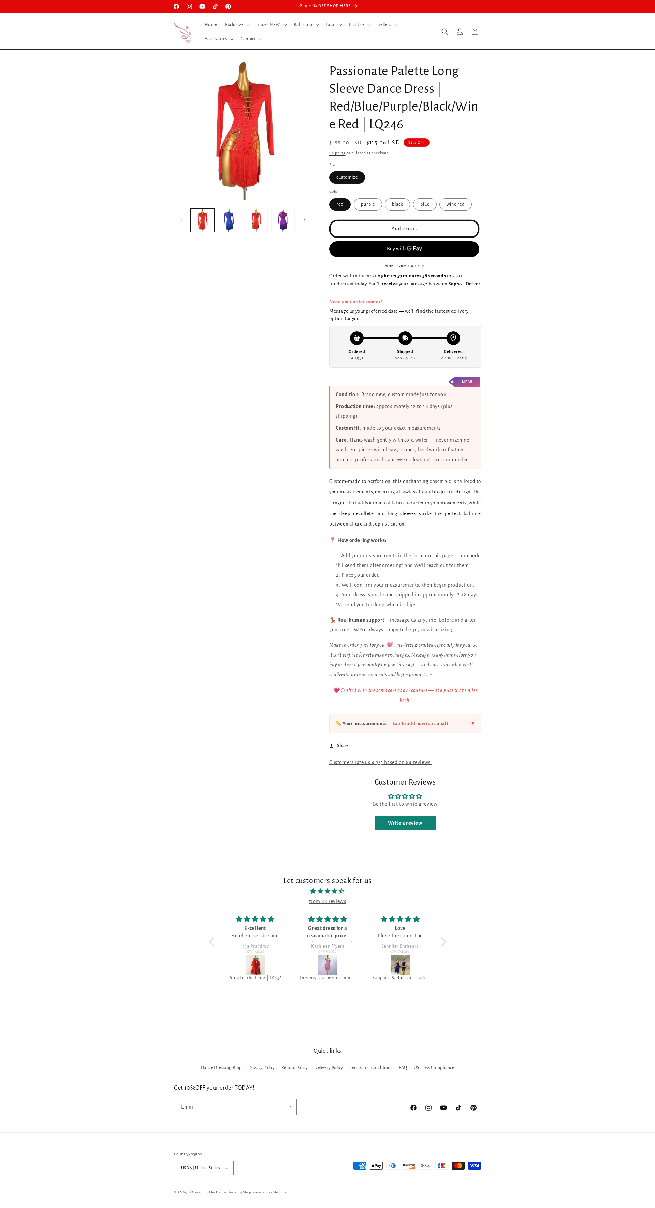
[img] (328, 891)
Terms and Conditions (371, 1067)
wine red (456, 204)
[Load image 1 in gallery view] (202, 220)
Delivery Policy (328, 1067)
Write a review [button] (405, 822)
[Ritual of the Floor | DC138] (255, 965)
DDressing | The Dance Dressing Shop (220, 1192)
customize (347, 177)
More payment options (404, 265)
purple (368, 204)
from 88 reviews (327, 901)
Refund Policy (294, 1067)
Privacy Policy (261, 1067)
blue (425, 204)
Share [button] (343, 745)
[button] (236, 24)
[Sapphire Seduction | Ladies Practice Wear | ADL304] (400, 965)
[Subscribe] (288, 1107)
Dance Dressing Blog (221, 1067)
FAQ (403, 1067)
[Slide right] (304, 220)
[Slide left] (181, 220)
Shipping (337, 153)
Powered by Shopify (269, 1192)
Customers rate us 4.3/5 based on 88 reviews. (380, 762)
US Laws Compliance (434, 1067)
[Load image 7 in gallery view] (283, 220)
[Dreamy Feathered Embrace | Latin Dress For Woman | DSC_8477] (328, 965)
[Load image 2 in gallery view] (229, 220)
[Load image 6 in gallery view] (256, 220)
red (340, 204)
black (397, 204)
